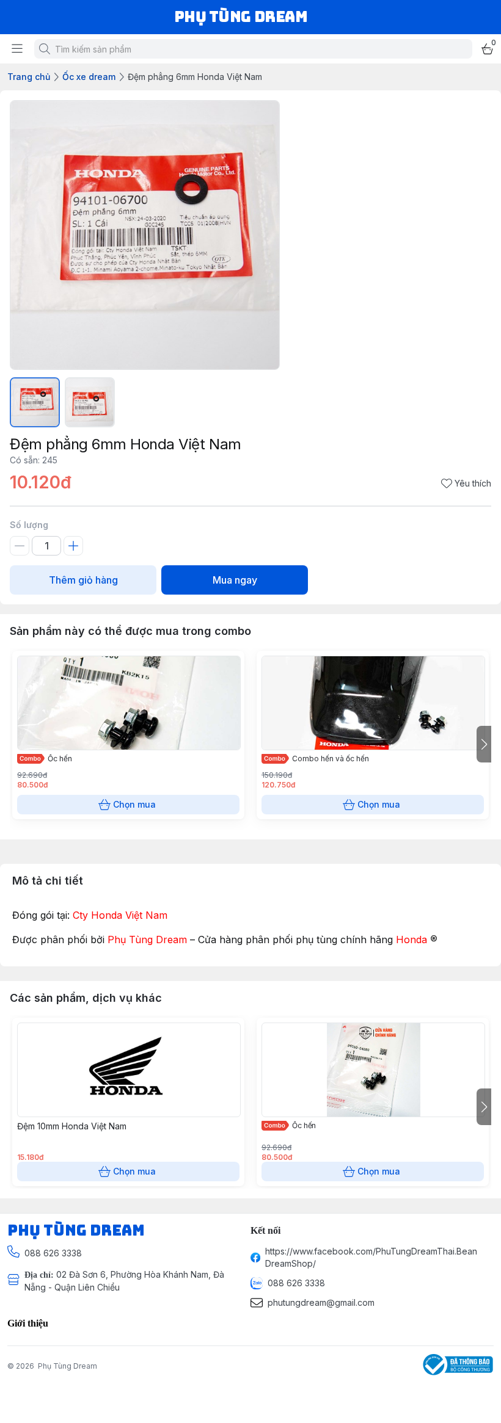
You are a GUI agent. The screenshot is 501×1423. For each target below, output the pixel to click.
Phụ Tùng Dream (67, 1365)
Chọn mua (134, 804)
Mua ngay (235, 580)
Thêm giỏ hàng (83, 580)
